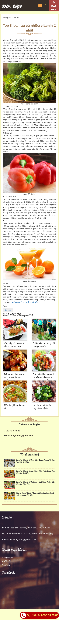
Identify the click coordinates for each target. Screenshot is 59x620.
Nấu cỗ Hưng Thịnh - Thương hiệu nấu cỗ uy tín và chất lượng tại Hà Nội (35, 494)
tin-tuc (16, 18)
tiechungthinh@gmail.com (19, 435)
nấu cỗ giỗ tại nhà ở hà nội (25, 302)
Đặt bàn (54, 8)
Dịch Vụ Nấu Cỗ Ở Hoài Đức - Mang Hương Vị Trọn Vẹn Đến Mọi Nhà (35, 461)
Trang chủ (7, 18)
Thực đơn (8, 557)
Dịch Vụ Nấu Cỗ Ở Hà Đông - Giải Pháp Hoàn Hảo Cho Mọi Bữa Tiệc (35, 483)
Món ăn (7, 561)
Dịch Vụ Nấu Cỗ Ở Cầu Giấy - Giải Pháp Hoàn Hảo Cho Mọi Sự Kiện (35, 472)
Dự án (7, 564)
